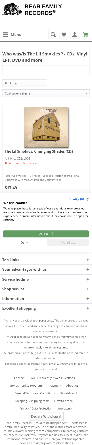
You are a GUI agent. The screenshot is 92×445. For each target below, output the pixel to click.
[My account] (74, 34)
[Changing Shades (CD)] (46, 127)
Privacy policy (79, 198)
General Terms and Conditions (35, 393)
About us (72, 385)
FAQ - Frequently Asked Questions (52, 378)
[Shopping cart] (85, 34)
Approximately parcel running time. (46, 347)
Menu (16, 34)
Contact (19, 378)
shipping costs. (45, 320)
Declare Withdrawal (46, 416)
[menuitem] (12, 34)
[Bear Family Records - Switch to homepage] (12, 9)
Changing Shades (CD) (39, 151)
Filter (13, 83)
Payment (55, 385)
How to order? (63, 401)
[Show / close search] (52, 34)
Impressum (65, 408)
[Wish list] (63, 34)
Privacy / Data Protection (35, 408)
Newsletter (67, 393)
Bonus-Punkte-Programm (27, 385)
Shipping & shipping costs (32, 401)
